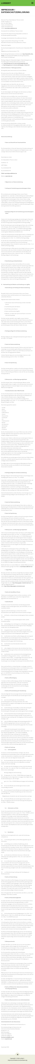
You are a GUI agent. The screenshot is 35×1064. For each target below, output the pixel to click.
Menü (32, 3)
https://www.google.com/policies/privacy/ (21, 583)
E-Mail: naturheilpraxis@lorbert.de (9, 173)
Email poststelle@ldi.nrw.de (7, 1037)
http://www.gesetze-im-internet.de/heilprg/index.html (16, 63)
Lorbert (6, 3)
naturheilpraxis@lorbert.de (11, 28)
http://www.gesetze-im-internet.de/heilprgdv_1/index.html (16, 65)
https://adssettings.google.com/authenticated (14, 586)
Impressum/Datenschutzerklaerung (17, 1060)
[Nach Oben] (17, 1054)
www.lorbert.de (8, 176)
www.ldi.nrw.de (8, 1039)
